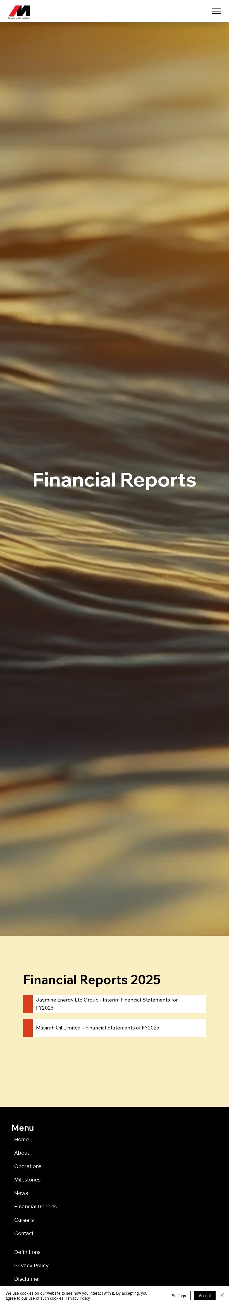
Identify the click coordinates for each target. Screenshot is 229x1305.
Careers (24, 1220)
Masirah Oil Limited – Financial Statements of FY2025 (97, 1027)
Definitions (27, 1252)
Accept (205, 1295)
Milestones (27, 1179)
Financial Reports (35, 1206)
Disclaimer (27, 1279)
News (21, 1193)
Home (21, 1139)
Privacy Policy (31, 1265)
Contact (24, 1233)
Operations (27, 1166)
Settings (179, 1295)
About (21, 1153)
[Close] (222, 1295)
